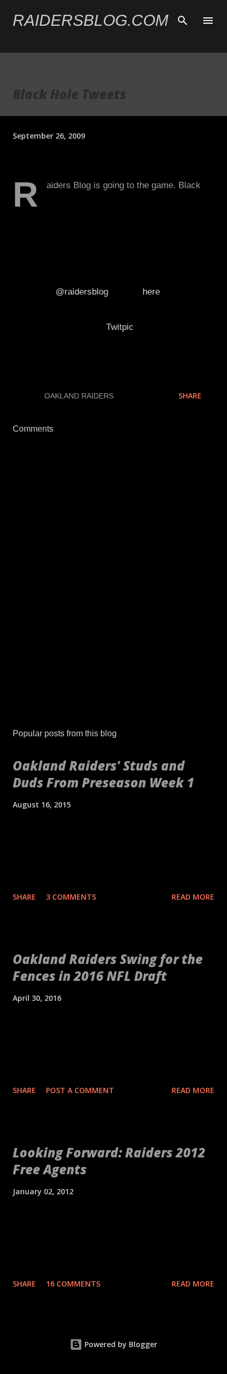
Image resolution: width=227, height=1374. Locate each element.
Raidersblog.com (90, 20)
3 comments (71, 897)
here (151, 292)
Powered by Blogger (119, 1344)
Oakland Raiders (79, 396)
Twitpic (120, 327)
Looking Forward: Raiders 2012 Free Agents (109, 1161)
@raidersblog (83, 292)
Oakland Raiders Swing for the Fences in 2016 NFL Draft (108, 967)
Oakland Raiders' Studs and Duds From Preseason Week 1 (103, 774)
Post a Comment (80, 1090)
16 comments (73, 1284)
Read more (193, 897)
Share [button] (190, 396)
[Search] (182, 19)
